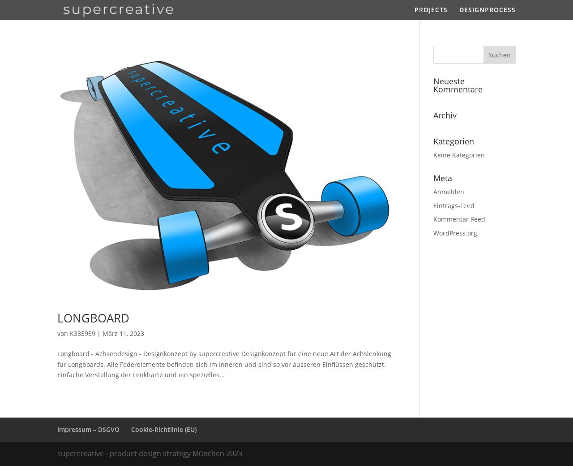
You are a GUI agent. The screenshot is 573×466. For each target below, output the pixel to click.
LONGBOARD (93, 318)
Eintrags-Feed (454, 205)
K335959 (82, 333)
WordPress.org (455, 233)
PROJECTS (431, 10)
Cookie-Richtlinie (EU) (164, 429)
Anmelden (448, 191)
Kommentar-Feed (459, 219)
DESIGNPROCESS (487, 10)
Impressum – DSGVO (88, 429)
